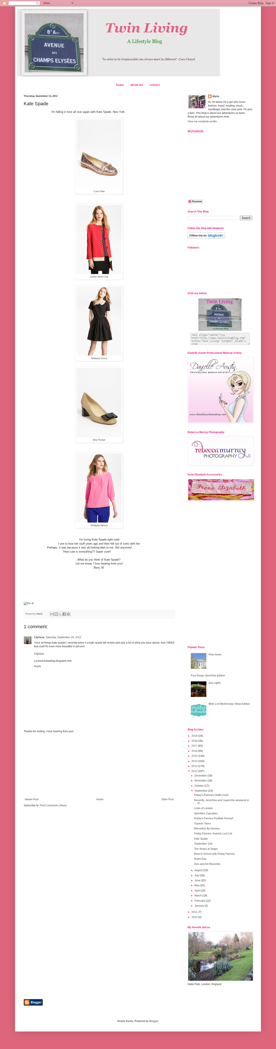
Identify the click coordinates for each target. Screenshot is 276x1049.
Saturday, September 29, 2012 (63, 637)
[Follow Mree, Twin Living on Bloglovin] (206, 237)
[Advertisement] (99, 765)
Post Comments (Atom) (53, 805)
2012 (194, 771)
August (198, 870)
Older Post (167, 799)
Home (100, 799)
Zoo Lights (215, 682)
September (201, 790)
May (197, 885)
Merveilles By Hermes (207, 828)
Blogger (153, 1021)
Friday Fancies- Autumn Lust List (213, 833)
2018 (194, 740)
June (197, 880)
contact (154, 84)
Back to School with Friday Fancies (214, 853)
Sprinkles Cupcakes (206, 813)
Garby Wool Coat (99, 276)
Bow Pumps (99, 439)
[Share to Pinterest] (68, 614)
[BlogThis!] (56, 614)
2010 (194, 917)
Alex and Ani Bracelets (207, 864)
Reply (37, 666)
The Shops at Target (206, 848)
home (120, 84)
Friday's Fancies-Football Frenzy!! (213, 818)
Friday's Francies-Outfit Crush (211, 795)
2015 (194, 755)
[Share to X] (60, 614)
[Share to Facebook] (64, 614)
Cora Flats (99, 191)
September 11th (203, 843)
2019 (194, 735)
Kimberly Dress (99, 358)
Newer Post (31, 799)
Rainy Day (200, 858)
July (197, 875)
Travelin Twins (202, 823)
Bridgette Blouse (99, 525)
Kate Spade (201, 838)
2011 (194, 911)
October (199, 785)
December (200, 775)
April (197, 890)
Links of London (203, 808)
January (199, 905)
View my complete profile (202, 121)
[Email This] (52, 614)
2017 (194, 745)
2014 (194, 761)
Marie (215, 96)
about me (136, 84)
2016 (194, 750)
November (200, 780)
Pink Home (215, 654)
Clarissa (39, 637)
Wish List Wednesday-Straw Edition (229, 703)
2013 (194, 766)
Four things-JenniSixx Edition (208, 675)
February (200, 900)
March (198, 895)
